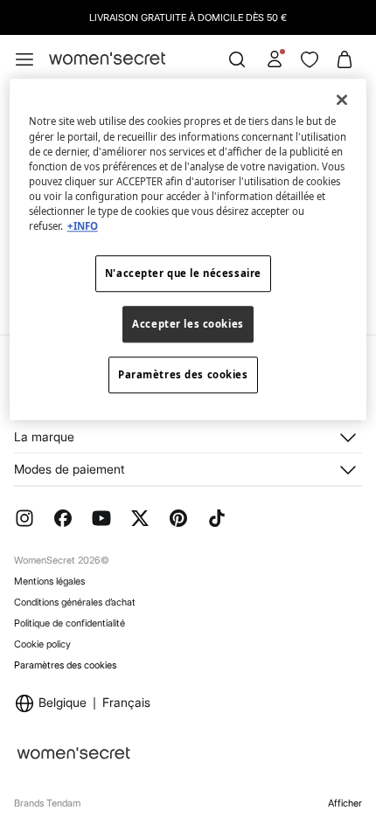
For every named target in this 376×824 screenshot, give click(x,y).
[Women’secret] (107, 59)
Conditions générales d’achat (75, 602)
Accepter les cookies (187, 323)
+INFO (82, 225)
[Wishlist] (309, 59)
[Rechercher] (237, 59)
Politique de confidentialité (69, 623)
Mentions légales (49, 581)
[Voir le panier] (344, 59)
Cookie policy (42, 644)
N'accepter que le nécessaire (183, 273)
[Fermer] (342, 100)
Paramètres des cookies (65, 665)
